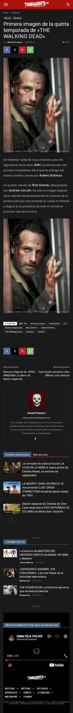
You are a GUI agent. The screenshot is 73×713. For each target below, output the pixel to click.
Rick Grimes (31, 327)
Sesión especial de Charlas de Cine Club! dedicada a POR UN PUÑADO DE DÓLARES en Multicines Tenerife (46, 507)
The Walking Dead (13, 331)
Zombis (41, 331)
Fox (65, 323)
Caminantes (54, 323)
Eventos (7, 512)
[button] (5, 4)
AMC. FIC (23, 323)
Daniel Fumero (14, 42)
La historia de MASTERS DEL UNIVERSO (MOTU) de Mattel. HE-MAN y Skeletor (44, 554)
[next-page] (11, 520)
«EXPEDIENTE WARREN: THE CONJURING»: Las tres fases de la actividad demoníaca (41, 572)
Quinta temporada (13, 327)
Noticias (16, 12)
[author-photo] (36, 408)
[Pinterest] (22, 49)
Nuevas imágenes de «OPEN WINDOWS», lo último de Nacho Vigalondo (19, 375)
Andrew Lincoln (38, 323)
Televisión (17, 18)
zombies (30, 331)
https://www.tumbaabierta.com (36, 418)
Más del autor (40, 454)
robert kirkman (48, 327)
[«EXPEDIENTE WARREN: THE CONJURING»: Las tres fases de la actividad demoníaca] (10, 572)
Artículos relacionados (17, 454)
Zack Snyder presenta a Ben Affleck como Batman (54, 373)
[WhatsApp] (30, 49)
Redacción (25, 580)
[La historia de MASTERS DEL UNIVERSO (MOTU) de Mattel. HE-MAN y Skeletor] (10, 553)
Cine (6, 472)
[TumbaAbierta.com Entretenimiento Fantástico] (36, 678)
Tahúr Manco (26, 562)
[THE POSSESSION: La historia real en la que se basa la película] (10, 589)
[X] (14, 49)
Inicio (5, 12)
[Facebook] (6, 49)
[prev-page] (5, 520)
